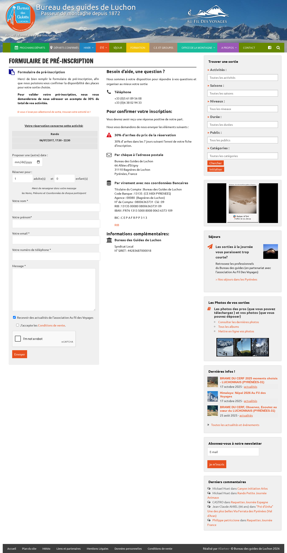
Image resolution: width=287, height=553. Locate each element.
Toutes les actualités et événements (235, 425)
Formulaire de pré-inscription (37, 35)
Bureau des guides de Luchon (86, 6)
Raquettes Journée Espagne (249, 502)
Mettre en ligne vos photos (236, 331)
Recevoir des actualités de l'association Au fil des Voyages (55, 317)
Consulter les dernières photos (238, 322)
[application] (242, 203)
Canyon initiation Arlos (252, 488)
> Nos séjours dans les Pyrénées (236, 279)
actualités (250, 386)
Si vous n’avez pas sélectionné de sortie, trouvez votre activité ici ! (53, 111)
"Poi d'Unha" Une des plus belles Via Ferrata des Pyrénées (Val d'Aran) (240, 511)
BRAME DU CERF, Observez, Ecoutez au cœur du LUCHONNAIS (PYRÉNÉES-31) (248, 408)
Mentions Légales (97, 548)
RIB (117, 225)
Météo (46, 548)
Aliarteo (223, 548)
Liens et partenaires (69, 548)
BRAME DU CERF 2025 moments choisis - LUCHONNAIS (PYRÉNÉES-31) (249, 380)
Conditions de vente (51, 325)
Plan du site (29, 548)
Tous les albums (228, 326)
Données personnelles (128, 548)
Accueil (10, 35)
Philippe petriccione (226, 520)
